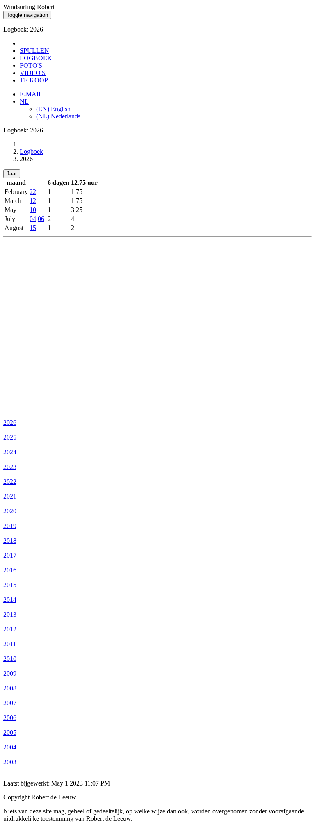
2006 (9, 717)
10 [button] (33, 209)
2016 (9, 570)
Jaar (12, 174)
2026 (9, 422)
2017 (9, 555)
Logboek (31, 151)
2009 (9, 673)
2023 (9, 466)
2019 (9, 525)
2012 (9, 629)
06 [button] (41, 218)
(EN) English (53, 108)
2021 (9, 496)
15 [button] (33, 227)
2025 (9, 437)
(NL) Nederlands (58, 116)
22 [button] (33, 191)
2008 (9, 688)
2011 (9, 643)
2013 (9, 614)
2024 (9, 452)
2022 (9, 481)
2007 (9, 702)
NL (24, 101)
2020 (9, 511)
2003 (9, 761)
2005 (9, 732)
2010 (9, 658)
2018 (9, 540)
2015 (9, 584)
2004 (9, 747)
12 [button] (33, 200)
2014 (9, 599)
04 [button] (33, 218)
